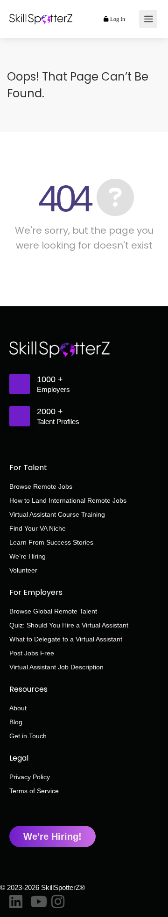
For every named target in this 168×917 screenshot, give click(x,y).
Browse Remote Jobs (40, 486)
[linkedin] (15, 899)
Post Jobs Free (31, 653)
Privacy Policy (29, 777)
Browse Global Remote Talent (53, 611)
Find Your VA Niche (37, 528)
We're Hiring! (52, 836)
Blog (15, 722)
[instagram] (57, 899)
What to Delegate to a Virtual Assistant (65, 639)
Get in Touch (28, 736)
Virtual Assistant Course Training (57, 514)
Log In (117, 19)
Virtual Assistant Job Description (56, 667)
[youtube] (36, 899)
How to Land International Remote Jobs (67, 500)
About (18, 708)
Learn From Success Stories (51, 542)
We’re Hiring (27, 556)
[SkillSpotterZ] (40, 8)
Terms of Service (34, 791)
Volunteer (23, 570)
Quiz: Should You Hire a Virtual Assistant (68, 625)
